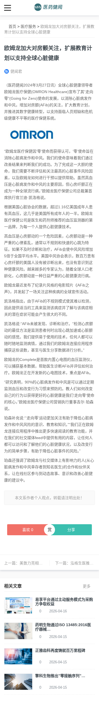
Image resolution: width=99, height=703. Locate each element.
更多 (86, 586)
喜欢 (27, 530)
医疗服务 (28, 26)
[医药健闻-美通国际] (50, 7)
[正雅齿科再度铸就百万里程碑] (18, 656)
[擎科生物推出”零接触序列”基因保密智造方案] (18, 681)
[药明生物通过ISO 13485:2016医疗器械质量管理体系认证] (18, 630)
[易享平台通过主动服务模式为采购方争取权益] (18, 605)
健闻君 (16, 71)
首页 (12, 26)
